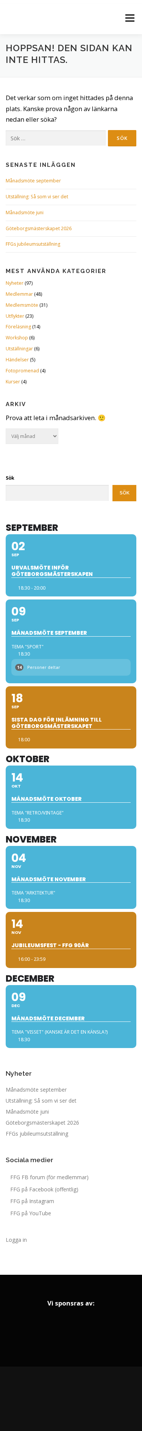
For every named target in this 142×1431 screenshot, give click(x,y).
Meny (129, 18)
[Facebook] (50, 1398)
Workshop (17, 337)
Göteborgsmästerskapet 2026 (39, 228)
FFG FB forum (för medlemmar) (49, 1177)
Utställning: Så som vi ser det (37, 196)
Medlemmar (19, 294)
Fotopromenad (22, 370)
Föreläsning (18, 326)
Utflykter (15, 316)
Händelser (17, 359)
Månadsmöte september (33, 180)
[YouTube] (92, 1398)
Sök (10, 478)
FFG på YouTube (30, 1213)
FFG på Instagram (32, 1201)
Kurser (13, 381)
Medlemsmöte (22, 305)
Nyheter (14, 283)
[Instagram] (71, 1398)
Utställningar (19, 348)
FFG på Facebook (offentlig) (44, 1189)
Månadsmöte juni (25, 212)
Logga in (16, 1239)
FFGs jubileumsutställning (33, 244)
